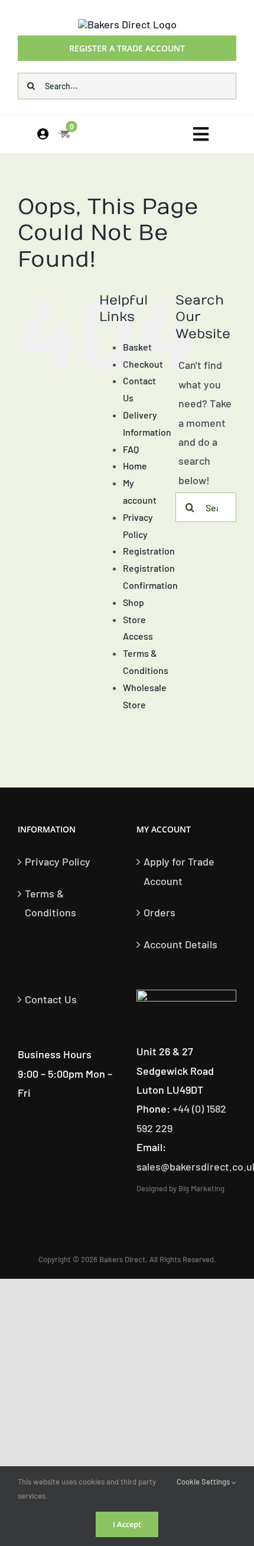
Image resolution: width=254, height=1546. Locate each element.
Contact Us (51, 999)
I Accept (127, 1524)
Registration (149, 550)
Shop (133, 602)
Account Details (180, 944)
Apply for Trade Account (179, 871)
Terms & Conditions (50, 903)
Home (135, 465)
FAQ (131, 449)
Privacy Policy (57, 861)
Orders (159, 912)
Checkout (143, 364)
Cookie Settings (204, 1481)
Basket (137, 346)
